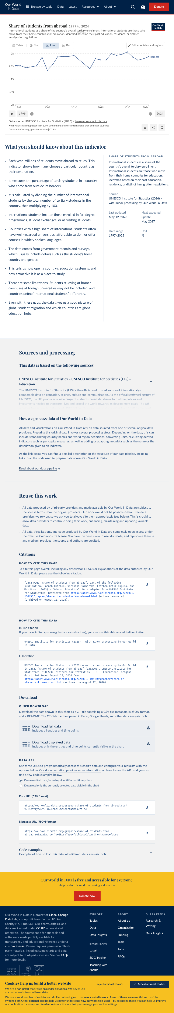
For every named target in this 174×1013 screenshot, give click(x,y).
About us (124, 920)
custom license (14, 946)
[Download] (145, 127)
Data (60, 6)
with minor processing (123, 203)
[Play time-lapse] (12, 113)
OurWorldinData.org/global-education (28, 129)
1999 (22, 113)
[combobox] (133, 6)
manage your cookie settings (100, 1004)
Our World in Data (13, 6)
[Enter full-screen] (162, 127)
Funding (123, 935)
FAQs (64, 955)
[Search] (133, 6)
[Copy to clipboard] (143, 584)
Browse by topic (41, 6)
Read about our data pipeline (38, 468)
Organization (126, 927)
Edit (148, 45)
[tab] (17, 46)
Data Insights (98, 935)
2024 (160, 113)
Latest (73, 6)
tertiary (136, 166)
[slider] (31, 114)
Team (121, 942)
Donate (159, 6)
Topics (94, 920)
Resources (88, 6)
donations (61, 989)
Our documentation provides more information (70, 770)
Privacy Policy (70, 1004)
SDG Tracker (98, 957)
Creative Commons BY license (47, 536)
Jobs (121, 949)
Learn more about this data (91, 121)
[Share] (153, 127)
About (108, 6)
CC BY (52, 129)
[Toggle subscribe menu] (143, 7)
